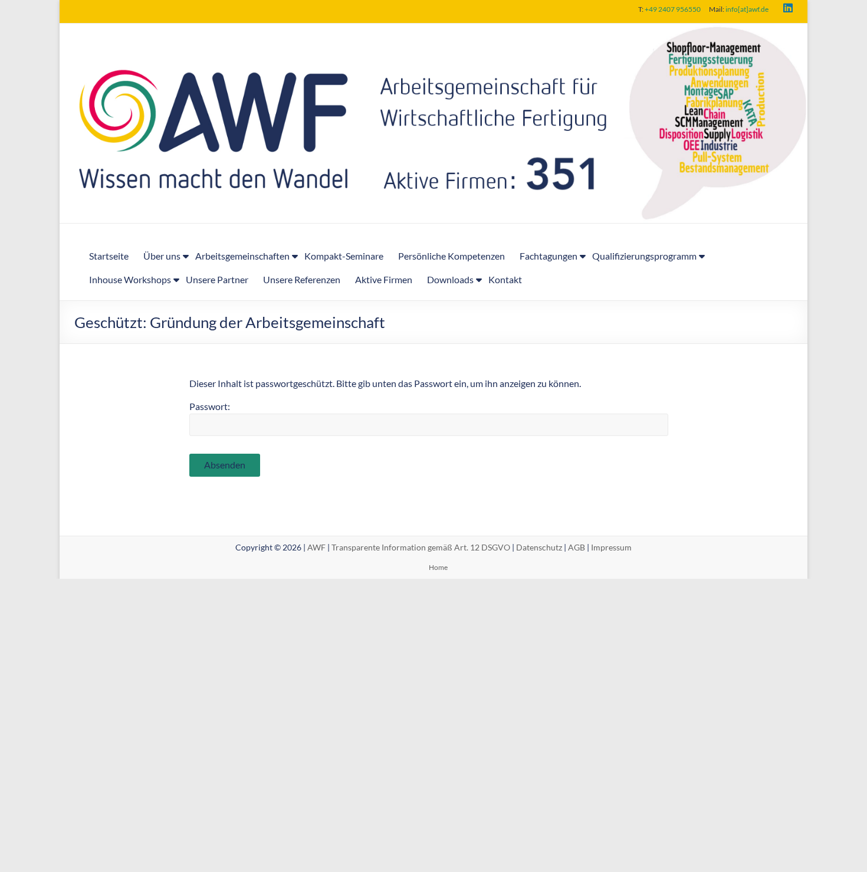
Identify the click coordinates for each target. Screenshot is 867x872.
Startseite (109, 255)
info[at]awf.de (747, 9)
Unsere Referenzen (301, 279)
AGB (576, 547)
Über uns (161, 255)
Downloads (450, 279)
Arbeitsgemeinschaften (242, 255)
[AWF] (433, 31)
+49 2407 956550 (673, 9)
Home (438, 567)
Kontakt (505, 279)
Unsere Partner (217, 279)
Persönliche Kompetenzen (451, 255)
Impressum (611, 547)
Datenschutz (539, 547)
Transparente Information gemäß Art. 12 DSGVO (420, 547)
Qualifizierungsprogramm (644, 255)
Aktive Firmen (383, 279)
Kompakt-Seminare (343, 255)
